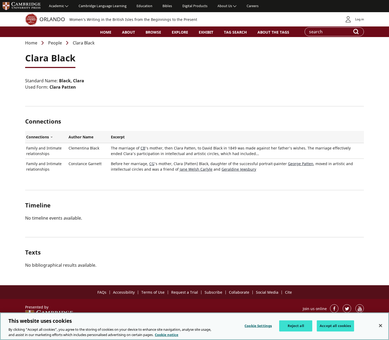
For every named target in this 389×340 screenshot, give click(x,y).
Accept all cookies (335, 325)
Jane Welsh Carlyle (196, 169)
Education (144, 5)
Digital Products (194, 5)
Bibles (167, 5)
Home (105, 32)
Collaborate (239, 292)
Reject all (296, 325)
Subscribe (213, 292)
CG (151, 163)
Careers (253, 5)
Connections (46, 137)
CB (143, 148)
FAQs (101, 292)
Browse (153, 32)
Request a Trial (184, 292)
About (128, 32)
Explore (180, 32)
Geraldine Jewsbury (238, 169)
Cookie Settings (258, 325)
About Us (225, 5)
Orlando (52, 19)
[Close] (380, 326)
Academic (56, 5)
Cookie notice (166, 334)
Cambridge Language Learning (102, 5)
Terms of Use (153, 292)
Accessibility (124, 292)
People (55, 43)
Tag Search (235, 32)
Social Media (267, 292)
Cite (288, 292)
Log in (359, 19)
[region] (194, 326)
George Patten (300, 163)
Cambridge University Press (22, 6)
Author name (81, 136)
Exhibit (206, 32)
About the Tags (273, 32)
